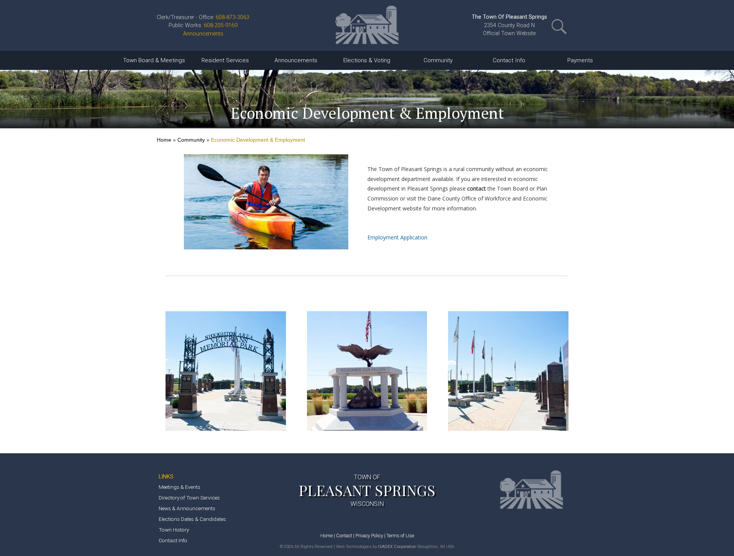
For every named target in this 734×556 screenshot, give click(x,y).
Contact (344, 535)
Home (164, 140)
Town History (174, 530)
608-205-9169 (220, 25)
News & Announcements (187, 508)
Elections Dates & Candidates (192, 519)
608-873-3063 (232, 17)
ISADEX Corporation (397, 546)
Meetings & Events (179, 487)
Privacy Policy (369, 535)
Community (191, 140)
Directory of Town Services (189, 498)
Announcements (203, 34)
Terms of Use (400, 535)
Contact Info (173, 540)
